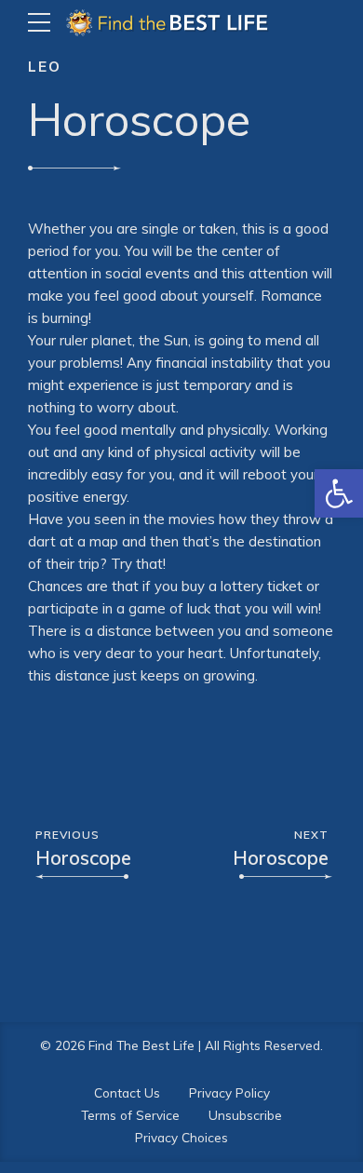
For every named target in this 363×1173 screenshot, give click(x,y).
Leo (44, 66)
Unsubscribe (245, 1115)
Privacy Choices (181, 1137)
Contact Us (127, 1092)
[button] (339, 493)
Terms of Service (130, 1115)
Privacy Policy (229, 1092)
